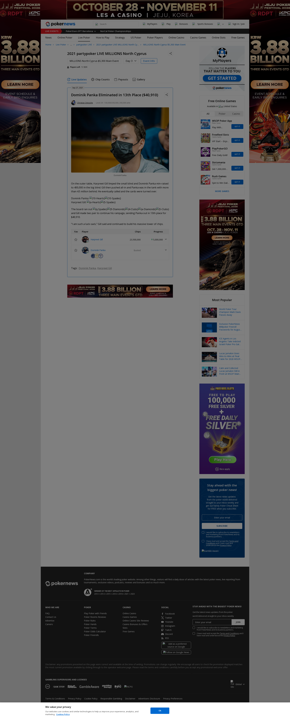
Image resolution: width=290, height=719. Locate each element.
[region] (145, 710)
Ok (160, 710)
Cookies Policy (63, 714)
